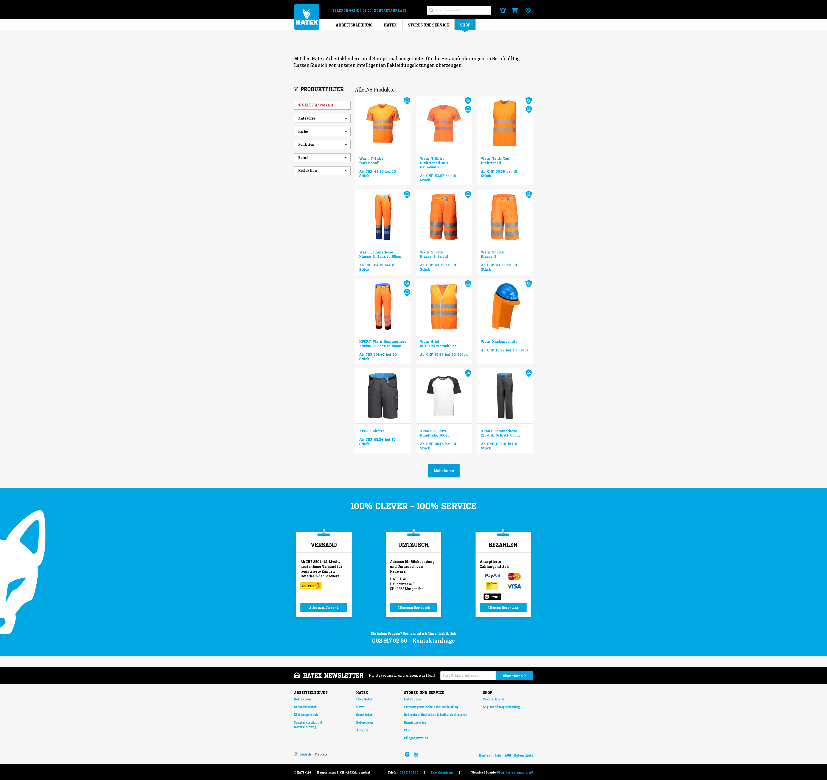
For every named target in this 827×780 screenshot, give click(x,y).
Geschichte (364, 714)
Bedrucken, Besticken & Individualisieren (436, 714)
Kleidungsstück (306, 714)
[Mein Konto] (528, 10)
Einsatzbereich (305, 707)
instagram (407, 754)
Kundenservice (415, 722)
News (360, 707)
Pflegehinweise (416, 738)
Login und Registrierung (501, 707)
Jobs (498, 755)
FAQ (407, 730)
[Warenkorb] (513, 10)
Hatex (390, 25)
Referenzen (364, 722)
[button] (322, 157)
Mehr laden (444, 470)
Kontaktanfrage (390, 10)
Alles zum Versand (324, 607)
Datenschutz (523, 755)
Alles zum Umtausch (413, 607)
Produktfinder (493, 699)
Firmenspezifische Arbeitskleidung (431, 707)
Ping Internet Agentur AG (515, 772)
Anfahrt (362, 730)
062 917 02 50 (360, 10)
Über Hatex (364, 699)
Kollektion (302, 699)
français (321, 754)
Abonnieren (514, 675)
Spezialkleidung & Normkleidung (308, 725)
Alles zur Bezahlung (503, 607)
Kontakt (485, 755)
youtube (416, 754)
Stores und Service (428, 25)
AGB (508, 755)
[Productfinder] (503, 10)
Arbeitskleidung (354, 25)
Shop (465, 25)
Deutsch (305, 754)
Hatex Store (413, 699)
